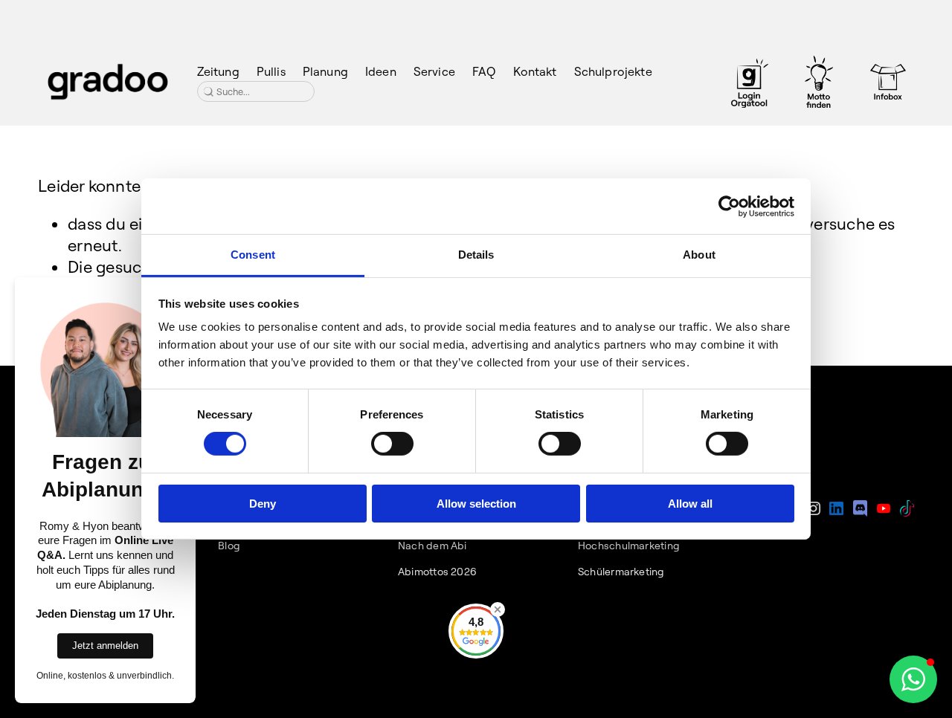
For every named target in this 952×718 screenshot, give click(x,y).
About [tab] (699, 254)
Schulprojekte (613, 71)
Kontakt (535, 71)
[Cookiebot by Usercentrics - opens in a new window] (729, 206)
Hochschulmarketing (629, 545)
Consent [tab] (253, 254)
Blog (229, 545)
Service (434, 71)
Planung (325, 71)
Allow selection (476, 503)
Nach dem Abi (432, 545)
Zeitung (218, 71)
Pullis (271, 71)
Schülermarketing (621, 571)
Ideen (380, 71)
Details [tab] (476, 254)
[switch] (392, 444)
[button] (913, 679)
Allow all (690, 503)
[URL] (750, 82)
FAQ (483, 71)
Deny (262, 503)
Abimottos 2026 (437, 571)
